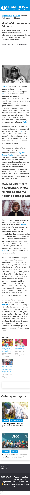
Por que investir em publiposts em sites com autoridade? (15, 456)
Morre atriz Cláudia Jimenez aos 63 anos (20, 348)
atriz (5, 87)
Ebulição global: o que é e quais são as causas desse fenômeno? (13, 426)
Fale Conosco (6, 466)
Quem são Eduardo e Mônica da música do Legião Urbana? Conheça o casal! (7, 369)
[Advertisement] (15, 55)
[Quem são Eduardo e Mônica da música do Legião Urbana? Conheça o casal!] (7, 362)
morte (21, 131)
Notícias (16, 16)
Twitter (25, 122)
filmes (4, 94)
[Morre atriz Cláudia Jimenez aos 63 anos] (21, 342)
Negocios (5, 452)
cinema (5, 250)
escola (23, 225)
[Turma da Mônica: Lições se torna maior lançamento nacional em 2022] (7, 342)
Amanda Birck (23, 44)
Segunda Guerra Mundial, (13, 154)
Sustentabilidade (16, 421)
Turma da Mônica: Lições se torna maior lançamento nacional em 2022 (7, 349)
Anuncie (4, 468)
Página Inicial (7, 16)
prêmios (5, 305)
